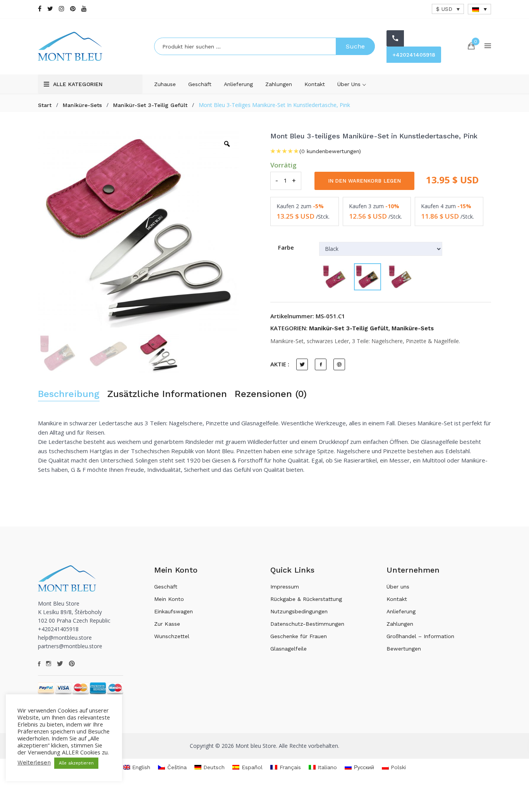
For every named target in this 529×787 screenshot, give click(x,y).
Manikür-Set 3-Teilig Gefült (150, 105)
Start (45, 105)
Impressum (284, 586)
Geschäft (199, 84)
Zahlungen (278, 84)
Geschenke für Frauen (298, 636)
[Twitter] (50, 8)
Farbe (286, 247)
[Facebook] (39, 8)
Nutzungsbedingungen (299, 611)
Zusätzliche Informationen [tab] (167, 394)
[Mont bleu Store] (90, 46)
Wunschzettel (171, 636)
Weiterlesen (34, 762)
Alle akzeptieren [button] (76, 763)
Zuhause (165, 84)
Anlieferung (238, 84)
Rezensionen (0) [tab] (271, 394)
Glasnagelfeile (288, 648)
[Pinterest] (73, 8)
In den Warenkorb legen (364, 181)
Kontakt (314, 84)
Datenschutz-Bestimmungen (307, 624)
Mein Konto (169, 599)
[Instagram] (61, 8)
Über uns (349, 84)
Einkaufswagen (173, 611)
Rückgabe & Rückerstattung (306, 599)
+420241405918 (413, 55)
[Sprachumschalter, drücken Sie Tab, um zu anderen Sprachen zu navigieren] (479, 9)
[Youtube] (84, 8)
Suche (355, 46)
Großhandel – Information (420, 636)
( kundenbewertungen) (330, 151)
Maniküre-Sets (82, 105)
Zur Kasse (167, 624)
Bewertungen (403, 648)
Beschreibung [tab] (69, 394)
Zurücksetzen (334, 303)
